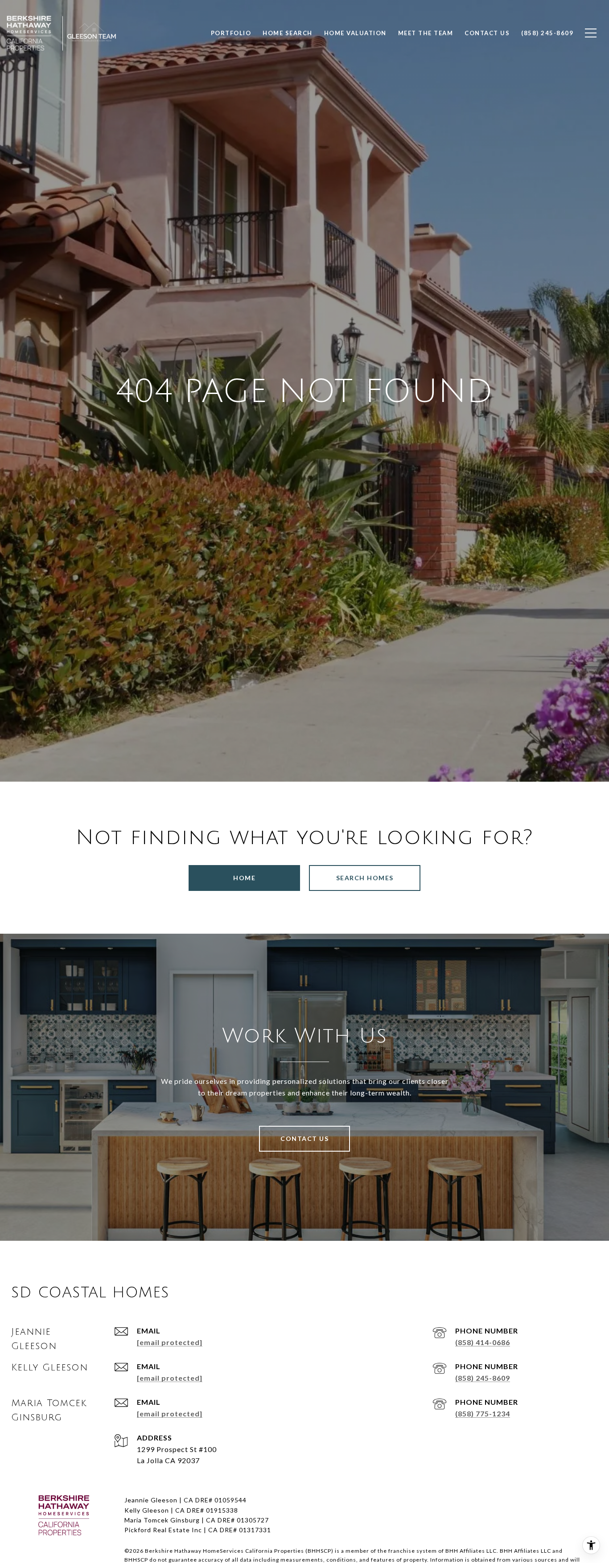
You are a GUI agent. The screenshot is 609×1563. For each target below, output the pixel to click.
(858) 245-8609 (482, 1378)
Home (244, 878)
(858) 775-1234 (482, 1413)
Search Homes (365, 878)
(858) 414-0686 (482, 1342)
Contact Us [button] (304, 1138)
